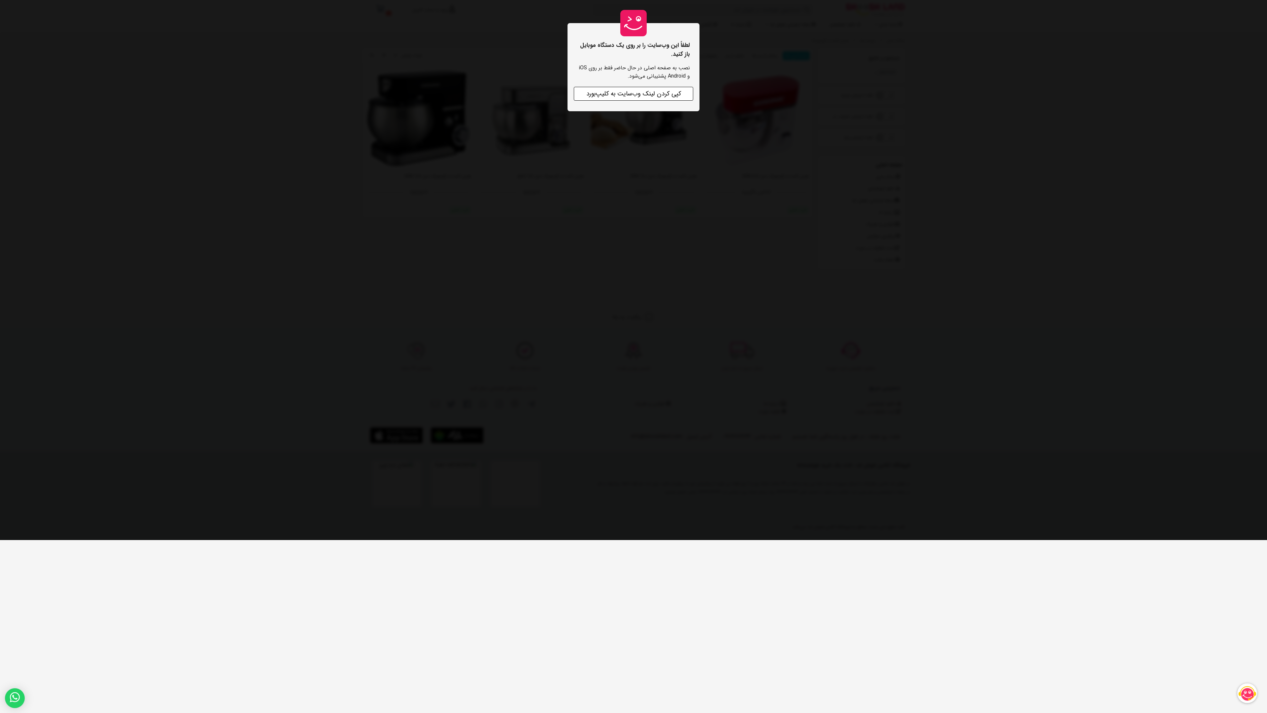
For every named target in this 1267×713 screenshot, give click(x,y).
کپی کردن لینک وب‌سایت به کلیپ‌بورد (633, 94)
